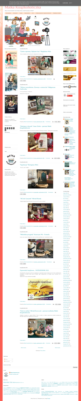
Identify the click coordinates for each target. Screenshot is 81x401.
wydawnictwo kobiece (7, 394)
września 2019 (66, 304)
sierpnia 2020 (65, 284)
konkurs (63, 382)
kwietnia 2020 (65, 291)
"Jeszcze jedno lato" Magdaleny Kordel (72, 148)
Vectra (22, 390)
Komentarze (7, 361)
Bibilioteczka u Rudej (69, 119)
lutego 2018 (65, 338)
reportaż (62, 394)
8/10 (8, 382)
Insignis (38, 387)
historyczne (60, 391)
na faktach (64, 392)
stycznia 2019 (65, 318)
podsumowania (50, 383)
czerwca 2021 (65, 265)
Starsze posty (57, 347)
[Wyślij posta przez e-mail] (54, 78)
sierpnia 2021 (65, 262)
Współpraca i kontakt (56, 13)
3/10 (23, 382)
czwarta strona (27, 391)
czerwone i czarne (19, 391)
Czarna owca (18, 387)
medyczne (57, 392)
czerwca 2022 (65, 244)
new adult (76, 392)
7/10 (11, 382)
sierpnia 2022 (65, 240)
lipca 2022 (65, 242)
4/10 (20, 382)
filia (32, 391)
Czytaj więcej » (23, 76)
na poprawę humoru (70, 392)
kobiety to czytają (58, 382)
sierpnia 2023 (65, 218)
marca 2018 (65, 336)
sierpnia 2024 (65, 196)
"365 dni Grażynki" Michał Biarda (30, 198)
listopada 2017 (66, 344)
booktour (48, 382)
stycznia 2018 (65, 340)
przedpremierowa (62, 383)
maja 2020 (65, 289)
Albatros (9, 387)
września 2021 (66, 260)
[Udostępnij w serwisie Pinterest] (25, 80)
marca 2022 (65, 249)
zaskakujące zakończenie (47, 395)
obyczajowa (45, 394)
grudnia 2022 (65, 233)
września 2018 (66, 325)
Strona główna (8, 13)
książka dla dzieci (52, 392)
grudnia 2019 (65, 298)
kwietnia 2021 (65, 269)
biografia (42, 391)
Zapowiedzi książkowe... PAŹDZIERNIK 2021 (34, 270)
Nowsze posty (23, 347)
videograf (37, 392)
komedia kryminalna (73, 391)
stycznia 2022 (65, 253)
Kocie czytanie (67, 126)
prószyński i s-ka (16, 392)
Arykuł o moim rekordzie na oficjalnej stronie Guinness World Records (72, 185)
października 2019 (66, 302)
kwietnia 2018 (65, 334)
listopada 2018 (66, 322)
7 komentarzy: (48, 121)
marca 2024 (65, 205)
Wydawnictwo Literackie (35, 390)
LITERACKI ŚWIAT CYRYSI (70, 146)
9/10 (4, 382)
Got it (70, 2)
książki (76, 382)
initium (35, 391)
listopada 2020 (66, 278)
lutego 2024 (65, 207)
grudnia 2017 (65, 342)
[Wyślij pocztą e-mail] (20, 80)
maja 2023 (65, 224)
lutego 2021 (65, 273)
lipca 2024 (65, 198)
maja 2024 (65, 202)
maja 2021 (65, 267)
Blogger (48, 398)
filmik (54, 382)
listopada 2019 (66, 300)
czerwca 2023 (65, 222)
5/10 (18, 382)
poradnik (55, 394)
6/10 (16, 382)
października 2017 (66, 345)
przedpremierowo (68, 383)
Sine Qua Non (7, 390)
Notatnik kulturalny (68, 161)
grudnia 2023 (65, 211)
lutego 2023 (65, 229)
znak (12, 394)
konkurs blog (67, 382)
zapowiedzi (49, 386)
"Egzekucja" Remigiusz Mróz (29, 165)
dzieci (51, 382)
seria (65, 394)
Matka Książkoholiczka (23, 7)
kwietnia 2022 (65, 247)
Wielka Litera (29, 390)
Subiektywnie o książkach (70, 182)
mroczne (60, 392)
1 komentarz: (48, 158)
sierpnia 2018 (65, 327)
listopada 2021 (66, 256)
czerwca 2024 (65, 200)
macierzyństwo (44, 383)
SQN (4, 390)
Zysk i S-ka (9, 391)
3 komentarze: (49, 78)
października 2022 (66, 236)
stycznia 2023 (65, 231)
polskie (55, 383)
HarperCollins (34, 387)
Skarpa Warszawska (13, 390)
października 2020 (66, 280)
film (52, 382)
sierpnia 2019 (65, 305)
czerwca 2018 (65, 331)
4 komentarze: (51, 226)
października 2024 (66, 194)
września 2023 (66, 216)
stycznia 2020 (65, 296)
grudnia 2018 (65, 320)
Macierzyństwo (27, 13)
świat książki (20, 394)
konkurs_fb (72, 382)
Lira (4, 389)
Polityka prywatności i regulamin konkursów (43, 13)
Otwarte (32, 389)
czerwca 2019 (65, 309)
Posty (6, 359)
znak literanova (15, 394)
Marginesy (7, 389)
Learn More (65, 2)
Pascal (35, 389)
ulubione (59, 384)
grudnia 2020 (65, 276)
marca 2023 (65, 227)
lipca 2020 (65, 285)
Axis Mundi (13, 387)
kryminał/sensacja (44, 392)
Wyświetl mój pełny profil (13, 374)
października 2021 (66, 258)
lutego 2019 (65, 316)
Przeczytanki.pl (68, 177)
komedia (66, 391)
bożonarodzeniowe (49, 391)
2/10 (21, 382)
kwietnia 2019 (65, 313)
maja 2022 (65, 245)
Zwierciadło (5, 391)
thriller (68, 394)
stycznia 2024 (65, 209)
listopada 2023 (66, 213)
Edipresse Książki (25, 387)
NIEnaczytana (67, 154)
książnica (38, 391)
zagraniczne (44, 386)
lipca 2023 (65, 220)
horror (63, 391)
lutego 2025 (65, 193)
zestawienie (53, 386)
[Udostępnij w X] (23, 80)
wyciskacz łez (72, 394)
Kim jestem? (15, 13)
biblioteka (44, 382)
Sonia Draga (19, 390)
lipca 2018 (65, 329)
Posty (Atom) (42, 350)
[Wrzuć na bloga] (21, 80)
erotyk (56, 391)
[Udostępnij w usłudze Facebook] (24, 80)
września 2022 (66, 238)
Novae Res (20, 389)
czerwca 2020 (65, 287)
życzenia (56, 386)
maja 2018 (65, 333)
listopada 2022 (66, 234)
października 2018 (66, 324)
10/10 (14, 382)
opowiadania (51, 394)
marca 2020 (65, 293)
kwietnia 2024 (65, 204)
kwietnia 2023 (65, 225)
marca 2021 (65, 271)
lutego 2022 (65, 251)
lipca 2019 (65, 307)
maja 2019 (65, 311)
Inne (33, 13)
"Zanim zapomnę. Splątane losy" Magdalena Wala (35, 51)
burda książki (14, 391)
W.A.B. (25, 390)
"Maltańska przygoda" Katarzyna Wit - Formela (34, 234)
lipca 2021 (65, 264)
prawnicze (59, 394)
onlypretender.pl (68, 169)
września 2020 (66, 282)
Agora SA (5, 387)
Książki (21, 13)
